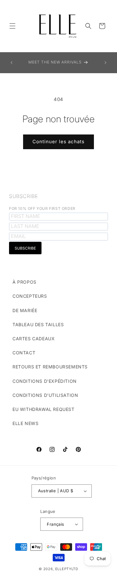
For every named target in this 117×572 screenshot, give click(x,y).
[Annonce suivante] (105, 62)
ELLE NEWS (25, 423)
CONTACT (23, 352)
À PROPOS (24, 282)
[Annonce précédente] (11, 62)
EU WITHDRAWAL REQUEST (43, 409)
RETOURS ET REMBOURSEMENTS (50, 366)
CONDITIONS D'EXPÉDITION (44, 381)
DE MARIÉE (24, 310)
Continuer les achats (58, 141)
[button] (12, 26)
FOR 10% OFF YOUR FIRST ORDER (42, 208)
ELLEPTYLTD (66, 569)
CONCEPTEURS (29, 296)
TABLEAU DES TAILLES (38, 324)
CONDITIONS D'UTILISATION (45, 395)
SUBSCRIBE (23, 196)
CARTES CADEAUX (33, 338)
